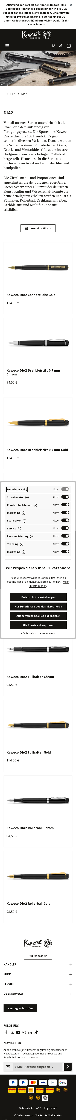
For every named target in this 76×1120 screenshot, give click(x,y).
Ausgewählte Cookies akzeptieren (38, 616)
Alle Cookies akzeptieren (38, 625)
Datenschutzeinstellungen (38, 597)
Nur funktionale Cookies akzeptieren (38, 606)
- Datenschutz (29, 633)
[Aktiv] (65, 489)
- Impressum (47, 633)
